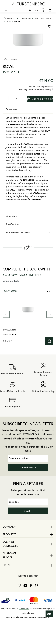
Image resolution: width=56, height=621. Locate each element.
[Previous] (6, 314)
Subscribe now (28, 467)
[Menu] (6, 10)
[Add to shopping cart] (49, 341)
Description (11, 109)
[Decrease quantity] (11, 99)
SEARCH (28, 511)
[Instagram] (19, 585)
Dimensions (11, 216)
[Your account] (43, 10)
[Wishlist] (36, 10)
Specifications (12, 224)
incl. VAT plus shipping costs (41, 86)
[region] (28, 40)
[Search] (29, 10)
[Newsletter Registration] (49, 613)
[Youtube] (25, 585)
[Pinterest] (36, 585)
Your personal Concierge (18, 232)
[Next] (49, 314)
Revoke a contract (28, 575)
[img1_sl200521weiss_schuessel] (28, 40)
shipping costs (24, 609)
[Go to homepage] (28, 3)
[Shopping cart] (50, 10)
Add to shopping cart (42, 99)
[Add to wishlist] (49, 26)
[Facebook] (30, 585)
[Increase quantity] (22, 99)
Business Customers (10, 543)
